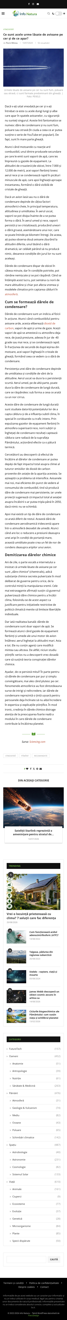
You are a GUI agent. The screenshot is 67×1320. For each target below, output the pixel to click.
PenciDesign (33, 1315)
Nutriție (36, 1078)
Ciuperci (36, 1196)
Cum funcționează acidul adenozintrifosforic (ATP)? (44, 933)
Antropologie (36, 1071)
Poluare (36, 1130)
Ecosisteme (36, 1203)
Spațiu (34, 1144)
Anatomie (36, 1063)
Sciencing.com (37, 742)
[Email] (38, 3)
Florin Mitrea (12, 43)
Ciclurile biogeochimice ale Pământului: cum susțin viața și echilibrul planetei (44, 1014)
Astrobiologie (36, 1152)
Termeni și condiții (13, 1283)
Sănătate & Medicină (36, 1085)
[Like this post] (27, 768)
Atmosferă (36, 1100)
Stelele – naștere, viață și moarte (43, 973)
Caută (54, 1259)
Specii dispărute (36, 1240)
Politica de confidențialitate (44, 1283)
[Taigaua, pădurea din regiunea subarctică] (16, 956)
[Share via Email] (41, 768)
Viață (34, 1181)
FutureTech (34, 1048)
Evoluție (36, 1211)
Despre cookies (26, 1286)
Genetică (36, 1218)
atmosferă (11, 294)
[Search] (48, 13)
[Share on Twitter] (34, 768)
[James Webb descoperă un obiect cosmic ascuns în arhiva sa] (16, 996)
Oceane (36, 1122)
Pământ (34, 1093)
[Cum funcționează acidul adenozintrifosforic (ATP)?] (16, 937)
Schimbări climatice (36, 1137)
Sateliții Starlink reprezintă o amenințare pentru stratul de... (33, 832)
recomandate (40, 756)
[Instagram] (33, 3)
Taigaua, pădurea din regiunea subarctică (41, 953)
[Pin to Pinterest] (37, 768)
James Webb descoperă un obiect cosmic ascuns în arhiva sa (44, 995)
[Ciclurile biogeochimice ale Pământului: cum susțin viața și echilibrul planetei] (16, 1016)
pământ (25, 756)
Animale (36, 1189)
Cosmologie (36, 1167)
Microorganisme (36, 1226)
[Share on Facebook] (30, 768)
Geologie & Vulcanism (36, 1107)
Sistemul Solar (36, 1174)
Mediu (36, 1115)
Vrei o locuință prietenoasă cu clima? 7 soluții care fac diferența (31, 916)
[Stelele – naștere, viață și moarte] (16, 976)
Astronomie (36, 1159)
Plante (36, 1233)
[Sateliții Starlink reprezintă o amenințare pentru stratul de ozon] (33, 807)
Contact (44, 1286)
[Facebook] (28, 3)
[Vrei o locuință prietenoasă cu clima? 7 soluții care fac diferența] (33, 892)
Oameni (34, 1056)
